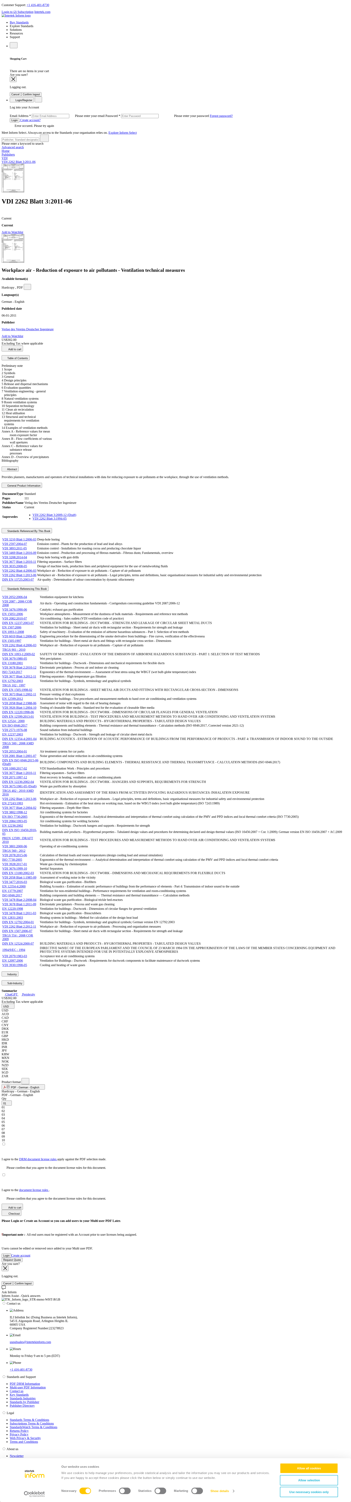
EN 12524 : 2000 (13, 721)
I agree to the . (26, 1190)
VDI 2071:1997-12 (14, 777)
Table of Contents (17, 358)
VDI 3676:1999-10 (14, 868)
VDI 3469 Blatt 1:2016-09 (19, 553)
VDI (5, 158)
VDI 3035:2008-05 (14, 566)
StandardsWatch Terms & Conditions (33, 1427)
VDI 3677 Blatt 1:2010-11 (19, 561)
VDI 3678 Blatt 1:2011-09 (19, 904)
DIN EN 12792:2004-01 (18, 922)
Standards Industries (23, 1398)
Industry (11, 974)
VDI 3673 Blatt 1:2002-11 (19, 694)
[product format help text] (25, 1081)
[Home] (16, 15)
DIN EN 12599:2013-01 (18, 716)
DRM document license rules (38, 1159)
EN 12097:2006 (12, 960)
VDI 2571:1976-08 (14, 730)
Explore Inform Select (122, 132)
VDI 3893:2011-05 (14, 548)
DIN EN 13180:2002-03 (18, 873)
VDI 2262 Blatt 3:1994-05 (49, 518)
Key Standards (19, 1394)
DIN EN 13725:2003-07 (18, 579)
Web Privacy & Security (25, 1438)
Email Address (57, 116)
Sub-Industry (14, 983)
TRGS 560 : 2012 (13, 850)
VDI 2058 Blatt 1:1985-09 (19, 877)
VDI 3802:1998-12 (14, 812)
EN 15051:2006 (12, 614)
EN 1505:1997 (11, 640)
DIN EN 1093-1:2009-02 (18, 654)
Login (14, 120)
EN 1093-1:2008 (13, 632)
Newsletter (17, 1456)
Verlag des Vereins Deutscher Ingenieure (28, 329)
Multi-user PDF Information (28, 1387)
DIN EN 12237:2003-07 (18, 623)
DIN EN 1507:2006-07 (17, 931)
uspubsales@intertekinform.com (30, 1342)
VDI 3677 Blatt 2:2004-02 (19, 807)
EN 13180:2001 (12, 663)
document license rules (34, 1190)
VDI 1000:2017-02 (14, 768)
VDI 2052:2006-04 (14, 597)
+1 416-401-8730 (38, 5)
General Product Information (23, 485)
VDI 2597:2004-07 (14, 544)
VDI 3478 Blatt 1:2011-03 (19, 913)
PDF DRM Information (25, 1383)
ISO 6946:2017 (12, 895)
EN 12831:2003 (12, 917)
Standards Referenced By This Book (28, 531)
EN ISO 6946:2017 (14, 725)
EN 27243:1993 (12, 803)
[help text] (27, 287)
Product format (12, 1082)
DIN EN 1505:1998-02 (17, 690)
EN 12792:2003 (12, 681)
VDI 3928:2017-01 (14, 864)
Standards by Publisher (24, 1402)
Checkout (14, 1213)
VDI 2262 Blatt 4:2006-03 (19, 570)
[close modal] (13, 79)
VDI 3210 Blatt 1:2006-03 (19, 539)
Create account (20, 1255)
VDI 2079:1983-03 (14, 956)
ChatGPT (11, 994)
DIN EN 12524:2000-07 (18, 943)
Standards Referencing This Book (26, 588)
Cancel (15, 94)
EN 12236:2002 (12, 825)
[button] (8, 1006)
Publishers (8, 154)
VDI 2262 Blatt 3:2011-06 (19, 162)
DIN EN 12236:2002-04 (18, 782)
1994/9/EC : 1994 (13, 950)
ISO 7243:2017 (12, 672)
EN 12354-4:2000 (14, 886)
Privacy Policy (19, 1434)
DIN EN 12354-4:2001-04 (19, 739)
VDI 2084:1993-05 (14, 821)
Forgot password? (221, 116)
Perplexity (28, 994)
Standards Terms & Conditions (29, 1420)
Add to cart (14, 349)
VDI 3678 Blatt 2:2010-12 (19, 667)
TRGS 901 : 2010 (13, 649)
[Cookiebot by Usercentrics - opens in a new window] (34, 1494)
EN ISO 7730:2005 (14, 816)
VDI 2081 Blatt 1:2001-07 (19, 756)
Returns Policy (19, 1430)
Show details (219, 1491)
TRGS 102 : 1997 (13, 685)
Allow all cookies (309, 1468)
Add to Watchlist (12, 232)
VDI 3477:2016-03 (14, 882)
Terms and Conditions (24, 1441)
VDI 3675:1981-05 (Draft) (19, 786)
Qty (4, 1098)
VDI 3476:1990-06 (14, 609)
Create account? (30, 120)
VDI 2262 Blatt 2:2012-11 (19, 926)
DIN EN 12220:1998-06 (18, 712)
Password (157, 116)
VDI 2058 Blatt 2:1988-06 (19, 703)
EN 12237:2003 (12, 734)
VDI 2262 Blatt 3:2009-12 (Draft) (54, 515)
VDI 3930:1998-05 (14, 965)
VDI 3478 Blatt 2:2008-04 (19, 899)
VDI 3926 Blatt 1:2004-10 (19, 707)
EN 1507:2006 (11, 627)
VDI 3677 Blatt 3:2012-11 (19, 676)
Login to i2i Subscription (18, 12)
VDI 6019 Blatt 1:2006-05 (19, 636)
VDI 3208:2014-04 (14, 557)
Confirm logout (31, 94)
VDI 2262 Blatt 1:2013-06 (19, 575)
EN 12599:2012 (12, 698)
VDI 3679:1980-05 (14, 658)
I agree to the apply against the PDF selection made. (54, 1159)
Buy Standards (19, 22)
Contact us (16, 1391)
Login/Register (23, 100)
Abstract (11, 469)
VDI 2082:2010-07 (14, 618)
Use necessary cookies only (309, 1492)
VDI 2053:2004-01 (14, 751)
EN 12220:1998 (12, 908)
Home (6, 151)
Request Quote (12, 1259)
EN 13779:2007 (12, 891)
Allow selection (309, 1480)
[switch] (125, 1491)
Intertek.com (42, 12)
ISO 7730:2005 (12, 859)
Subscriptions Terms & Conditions (32, 1423)
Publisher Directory (22, 1405)
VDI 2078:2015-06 (14, 855)
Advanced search (13, 147)
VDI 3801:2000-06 (14, 846)
